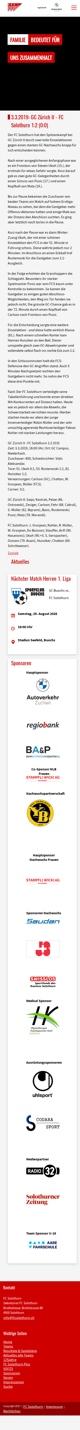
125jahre (9, 1359)
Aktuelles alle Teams (18, 1355)
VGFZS (8, 1368)
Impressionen (13, 1382)
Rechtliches (11, 1411)
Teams (8, 1346)
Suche (8, 1386)
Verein (8, 1377)
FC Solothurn (33, 1406)
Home (7, 1342)
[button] (6, 64)
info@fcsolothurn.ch (18, 1317)
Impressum (54, 1406)
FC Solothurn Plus (16, 1364)
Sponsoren (11, 1373)
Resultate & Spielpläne (20, 1350)
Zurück (13, 553)
